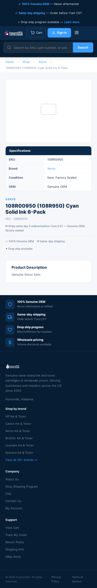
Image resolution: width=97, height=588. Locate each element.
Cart (39, 32)
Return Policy (14, 542)
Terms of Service (77, 579)
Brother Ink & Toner (19, 438)
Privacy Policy (56, 579)
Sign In (62, 32)
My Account (13, 508)
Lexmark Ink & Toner (19, 445)
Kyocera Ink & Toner (19, 452)
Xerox (51, 168)
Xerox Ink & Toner (17, 431)
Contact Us (13, 501)
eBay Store (13, 556)
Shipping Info (14, 549)
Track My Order (16, 535)
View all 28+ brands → (21, 460)
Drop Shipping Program (21, 486)
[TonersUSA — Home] (13, 33)
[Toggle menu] (77, 33)
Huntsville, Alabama (19, 399)
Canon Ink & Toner (18, 423)
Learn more (71, 22)
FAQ (8, 494)
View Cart (12, 527)
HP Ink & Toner (15, 416)
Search (83, 47)
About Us (12, 479)
